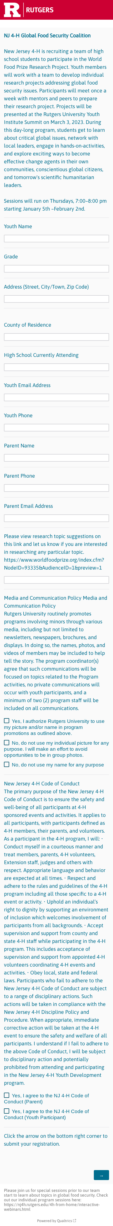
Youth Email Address (27, 385)
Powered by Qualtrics (54, 1221)
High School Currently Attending (42, 355)
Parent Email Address (28, 506)
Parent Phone (20, 476)
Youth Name (18, 226)
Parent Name (19, 445)
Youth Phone (19, 415)
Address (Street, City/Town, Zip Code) (46, 287)
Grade (11, 256)
